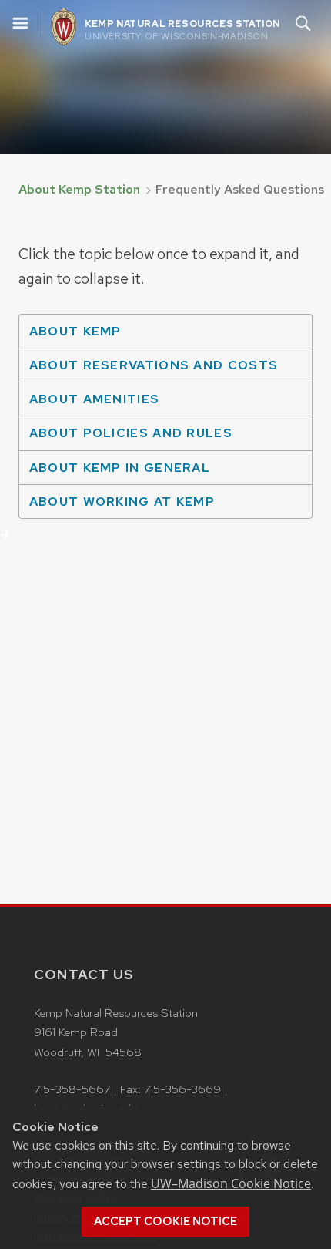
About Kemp (70, 335)
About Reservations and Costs (148, 369)
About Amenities (88, 403)
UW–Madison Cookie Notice (231, 1183)
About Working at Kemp (116, 506)
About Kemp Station (79, 189)
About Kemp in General (114, 472)
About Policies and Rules (125, 437)
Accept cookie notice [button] (165, 1221)
